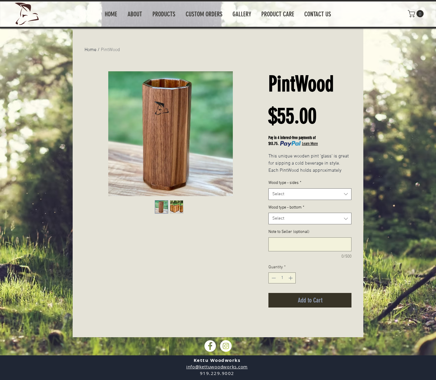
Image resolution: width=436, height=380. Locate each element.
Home (90, 50)
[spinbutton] (282, 278)
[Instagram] (226, 346)
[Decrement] (273, 278)
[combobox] (309, 194)
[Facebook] (210, 346)
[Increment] (291, 278)
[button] (416, 13)
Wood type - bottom (286, 207)
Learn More (310, 143)
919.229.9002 (217, 373)
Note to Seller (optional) (288, 231)
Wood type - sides (284, 182)
